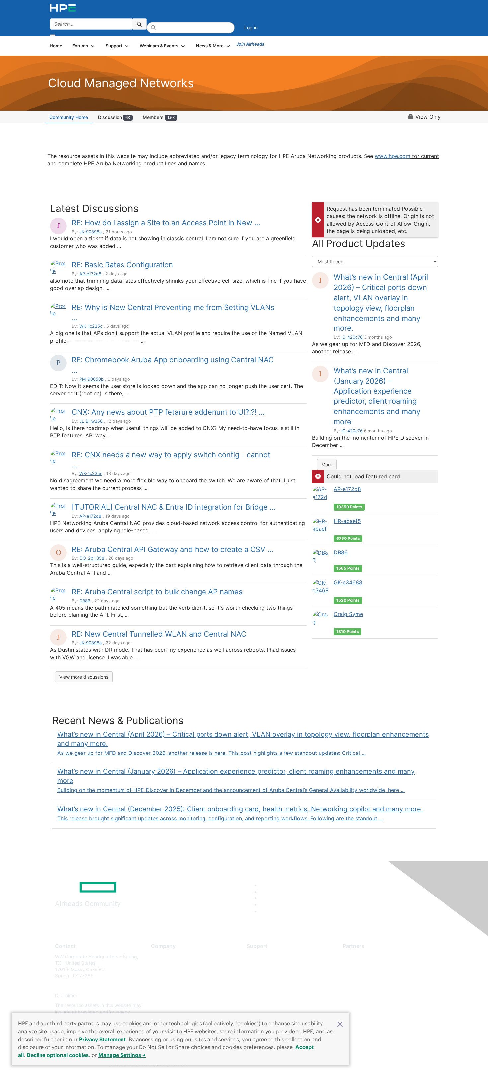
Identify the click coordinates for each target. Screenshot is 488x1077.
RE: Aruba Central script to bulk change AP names (157, 591)
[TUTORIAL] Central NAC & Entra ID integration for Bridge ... (174, 507)
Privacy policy (166, 995)
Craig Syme (348, 614)
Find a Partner (358, 956)
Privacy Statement (102, 1039)
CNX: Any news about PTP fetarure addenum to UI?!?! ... (168, 412)
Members (159, 117)
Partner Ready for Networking (375, 976)
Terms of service (169, 1005)
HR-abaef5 (347, 521)
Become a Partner (362, 966)
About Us (161, 956)
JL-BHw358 (91, 421)
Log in (251, 27)
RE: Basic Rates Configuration (122, 264)
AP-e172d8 (90, 273)
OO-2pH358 (91, 558)
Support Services (265, 956)
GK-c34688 (348, 582)
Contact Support (265, 966)
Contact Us (163, 976)
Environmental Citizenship (179, 985)
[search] (139, 24)
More (326, 464)
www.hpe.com (392, 156)
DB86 (84, 600)
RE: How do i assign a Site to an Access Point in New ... (166, 222)
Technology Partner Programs (375, 985)
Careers (159, 966)
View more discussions (83, 677)
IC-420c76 (352, 337)
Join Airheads (250, 44)
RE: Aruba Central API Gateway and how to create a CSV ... (172, 549)
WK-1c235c (90, 326)
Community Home (68, 117)
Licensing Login (264, 995)
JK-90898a (90, 231)
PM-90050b (91, 379)
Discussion (114, 117)
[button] (340, 1023)
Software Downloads (269, 985)
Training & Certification (271, 976)
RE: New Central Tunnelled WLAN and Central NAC (159, 634)
